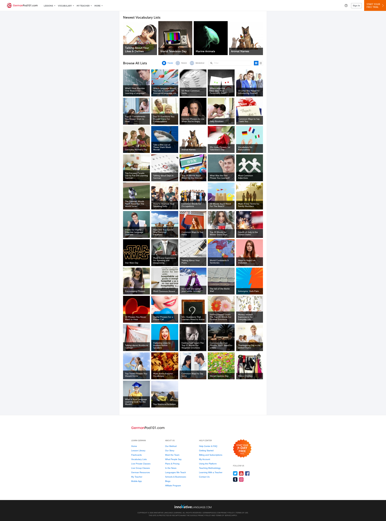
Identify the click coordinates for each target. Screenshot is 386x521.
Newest (184, 63)
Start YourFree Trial (373, 5)
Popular (170, 63)
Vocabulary (65, 6)
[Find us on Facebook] (247, 473)
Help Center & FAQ (208, 446)
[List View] (260, 63)
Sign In (356, 5)
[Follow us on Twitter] (235, 473)
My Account (204, 459)
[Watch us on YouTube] (241, 473)
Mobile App (136, 481)
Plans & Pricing (172, 463)
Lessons (48, 6)
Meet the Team (172, 455)
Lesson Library (138, 450)
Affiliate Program (173, 485)
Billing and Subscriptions (210, 455)
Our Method (171, 446)
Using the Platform (208, 463)
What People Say (173, 459)
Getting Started (206, 450)
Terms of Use (242, 513)
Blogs (167, 481)
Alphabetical (199, 63)
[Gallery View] (256, 63)
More (97, 6)
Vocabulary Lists (139, 459)
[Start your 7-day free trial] (242, 448)
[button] (346, 5)
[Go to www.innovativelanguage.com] (193, 506)
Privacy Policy (227, 513)
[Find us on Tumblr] (235, 479)
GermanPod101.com (211, 513)
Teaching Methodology (210, 468)
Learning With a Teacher (210, 472)
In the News (170, 468)
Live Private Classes (140, 463)
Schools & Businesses (175, 477)
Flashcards (136, 455)
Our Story (169, 450)
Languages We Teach (175, 472)
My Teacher (83, 6)
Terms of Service (224, 515)
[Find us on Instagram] (241, 479)
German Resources (140, 472)
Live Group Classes (140, 468)
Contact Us (204, 477)
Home (134, 446)
